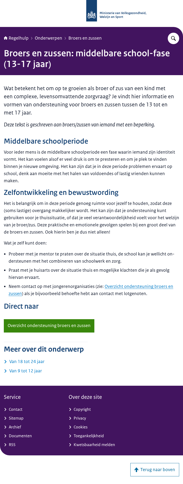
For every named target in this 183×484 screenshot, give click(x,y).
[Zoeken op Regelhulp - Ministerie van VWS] (173, 38)
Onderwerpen (48, 38)
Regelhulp (19, 38)
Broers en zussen (85, 38)
